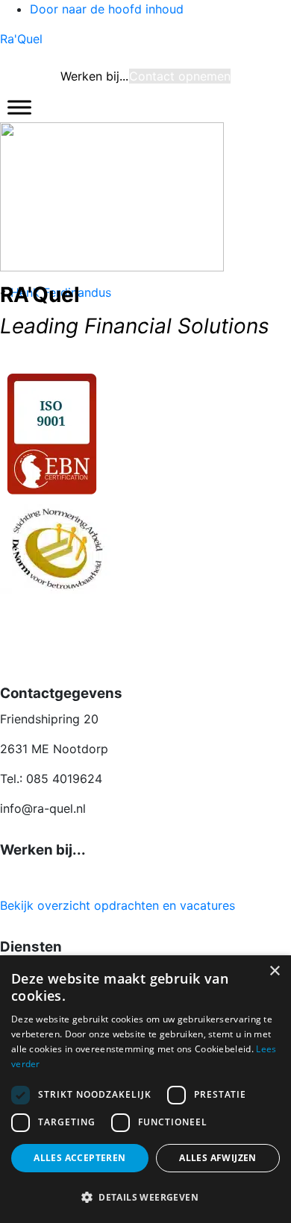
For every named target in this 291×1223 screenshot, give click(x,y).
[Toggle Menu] (19, 107)
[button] (145, 1197)
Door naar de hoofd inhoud (107, 8)
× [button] (274, 971)
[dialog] (145, 1089)
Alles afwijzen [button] (218, 1157)
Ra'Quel (21, 38)
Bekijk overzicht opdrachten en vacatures (117, 905)
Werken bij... (94, 76)
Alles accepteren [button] (79, 1157)
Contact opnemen (180, 76)
